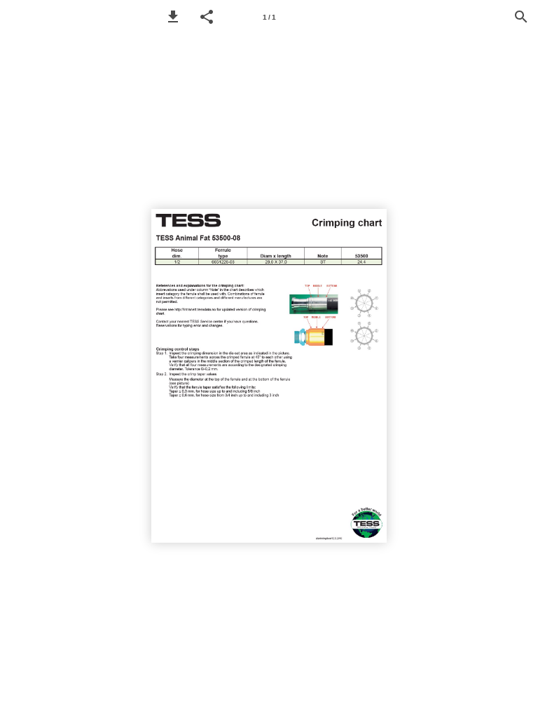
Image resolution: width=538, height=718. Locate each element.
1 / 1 (269, 17)
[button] (173, 17)
